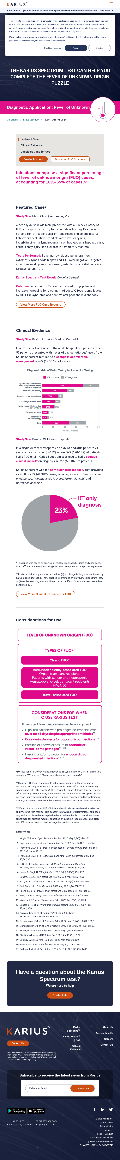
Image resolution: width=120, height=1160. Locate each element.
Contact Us (60, 995)
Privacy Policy (106, 1126)
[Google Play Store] (17, 1111)
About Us (107, 1027)
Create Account (33, 159)
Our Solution (13, 120)
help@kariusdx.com (46, 1121)
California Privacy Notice (101, 1138)
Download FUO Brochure (70, 159)
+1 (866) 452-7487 (46, 1124)
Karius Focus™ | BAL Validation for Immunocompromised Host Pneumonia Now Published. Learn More (58, 10)
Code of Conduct (105, 1134)
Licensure (108, 1130)
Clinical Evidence (31, 145)
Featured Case (29, 139)
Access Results (104, 1033)
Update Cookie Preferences (100, 1141)
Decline (99, 48)
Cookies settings (52, 48)
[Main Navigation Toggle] (111, 3)
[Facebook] (94, 1110)
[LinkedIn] (102, 1110)
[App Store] (36, 1111)
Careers (108, 1039)
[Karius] (17, 4)
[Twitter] (111, 1110)
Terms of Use (106, 1122)
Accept (76, 48)
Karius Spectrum (31, 120)
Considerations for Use (35, 151)
